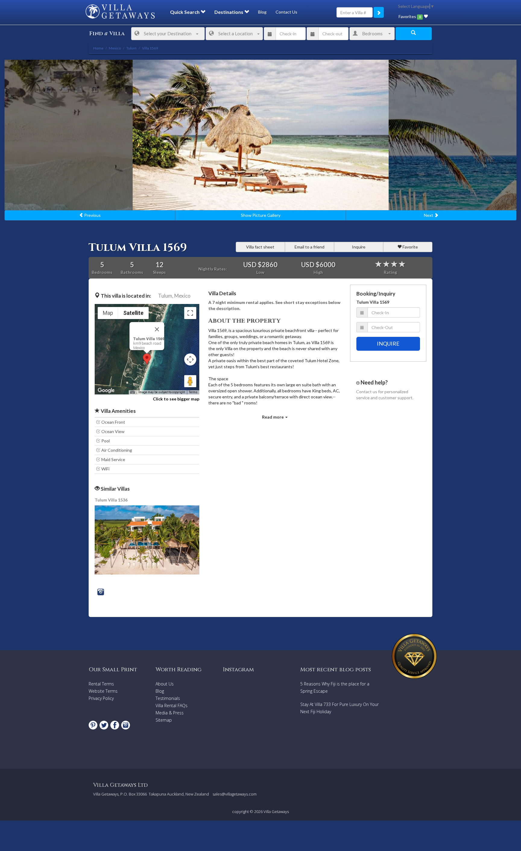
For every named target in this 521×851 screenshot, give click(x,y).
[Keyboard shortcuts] (132, 392)
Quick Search (185, 12)
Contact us (366, 391)
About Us (165, 684)
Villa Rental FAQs (172, 705)
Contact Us (286, 11)
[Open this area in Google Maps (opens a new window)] (106, 390)
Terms (193, 392)
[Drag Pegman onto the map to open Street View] (190, 381)
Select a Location (235, 33)
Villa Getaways (276, 811)
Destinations (229, 12)
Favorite (410, 246)
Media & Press (170, 713)
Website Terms (103, 691)
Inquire (358, 246)
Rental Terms (101, 684)
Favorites (410, 16)
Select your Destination (167, 33)
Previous (92, 215)
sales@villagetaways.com (235, 794)
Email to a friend (309, 246)
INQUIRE (388, 343)
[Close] (157, 329)
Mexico (182, 296)
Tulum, (165, 296)
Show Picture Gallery (260, 215)
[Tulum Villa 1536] (147, 539)
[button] (147, 359)
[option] (261, 135)
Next (429, 215)
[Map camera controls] (190, 359)
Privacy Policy (101, 698)
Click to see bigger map (176, 398)
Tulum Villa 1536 (111, 499)
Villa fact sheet (260, 246)
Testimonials (168, 698)
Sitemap (164, 720)
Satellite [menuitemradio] (133, 313)
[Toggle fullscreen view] (190, 313)
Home (98, 48)
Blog (262, 11)
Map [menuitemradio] (108, 313)
